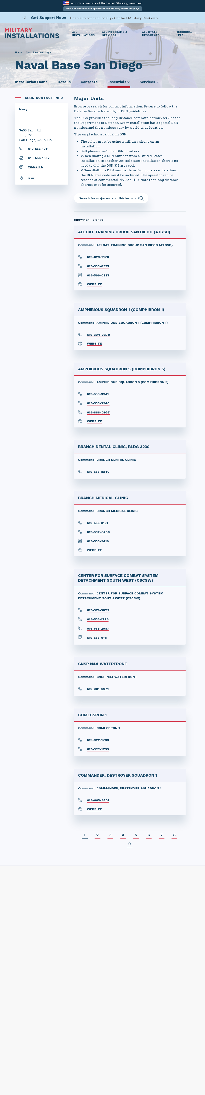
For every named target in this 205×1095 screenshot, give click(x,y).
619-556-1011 (38, 149)
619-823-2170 (98, 257)
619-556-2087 (98, 628)
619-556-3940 (98, 403)
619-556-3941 (98, 394)
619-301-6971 (98, 689)
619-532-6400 (98, 532)
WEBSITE (35, 167)
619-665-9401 (98, 800)
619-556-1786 (98, 619)
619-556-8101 (97, 523)
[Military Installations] (32, 37)
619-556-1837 (39, 158)
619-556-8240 (98, 472)
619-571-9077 (98, 610)
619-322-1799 (98, 740)
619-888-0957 (98, 412)
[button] (102, 8)
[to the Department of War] (66, 3)
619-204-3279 (98, 335)
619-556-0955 (98, 266)
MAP (31, 178)
